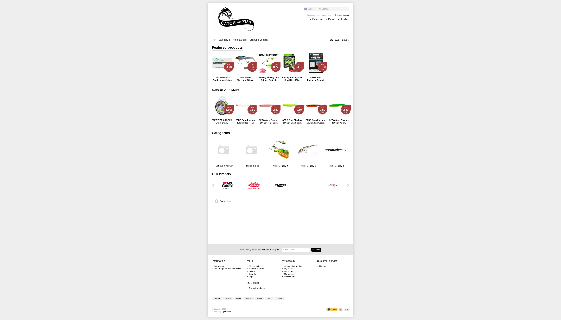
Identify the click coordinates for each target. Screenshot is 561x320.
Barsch (217, 298)
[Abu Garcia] (228, 190)
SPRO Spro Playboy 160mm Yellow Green (339, 121)
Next (347, 185)
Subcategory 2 (336, 166)
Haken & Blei (240, 40)
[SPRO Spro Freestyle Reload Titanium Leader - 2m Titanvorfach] (315, 73)
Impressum (219, 266)
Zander (279, 298)
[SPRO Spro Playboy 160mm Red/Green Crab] (315, 116)
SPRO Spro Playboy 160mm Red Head (245, 121)
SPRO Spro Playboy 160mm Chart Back (292, 121)
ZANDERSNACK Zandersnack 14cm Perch (222, 78)
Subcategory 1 (308, 166)
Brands (252, 274)
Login (330, 15)
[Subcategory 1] (307, 161)
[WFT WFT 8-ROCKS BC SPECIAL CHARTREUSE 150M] (222, 116)
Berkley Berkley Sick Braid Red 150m (292, 78)
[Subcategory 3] (279, 161)
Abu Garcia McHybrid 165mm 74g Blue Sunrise (245, 78)
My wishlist (289, 274)
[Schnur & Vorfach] (223, 161)
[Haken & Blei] (251, 161)
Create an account (342, 15)
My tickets (288, 271)
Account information (293, 266)
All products (254, 266)
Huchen (249, 298)
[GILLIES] (280, 190)
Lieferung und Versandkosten (227, 269)
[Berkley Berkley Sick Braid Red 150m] (292, 73)
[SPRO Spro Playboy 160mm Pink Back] (269, 116)
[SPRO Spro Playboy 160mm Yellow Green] (339, 116)
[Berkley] (254, 190)
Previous (214, 185)
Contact (322, 266)
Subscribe (316, 250)
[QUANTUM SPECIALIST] (333, 190)
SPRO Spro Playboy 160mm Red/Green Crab (315, 121)
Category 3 (224, 40)
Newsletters (289, 276)
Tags (251, 276)
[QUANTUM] (306, 190)
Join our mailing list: (260, 249)
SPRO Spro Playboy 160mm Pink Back (269, 121)
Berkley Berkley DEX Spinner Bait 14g (269, 78)
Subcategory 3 (280, 166)
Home (214, 40)
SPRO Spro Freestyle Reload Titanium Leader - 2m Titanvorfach (315, 78)
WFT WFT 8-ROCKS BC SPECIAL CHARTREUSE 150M (222, 121)
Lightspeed (226, 312)
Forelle (228, 298)
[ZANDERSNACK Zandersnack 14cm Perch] (222, 73)
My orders (289, 269)
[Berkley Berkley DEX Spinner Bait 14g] (269, 73)
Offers (252, 271)
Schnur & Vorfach (259, 40)
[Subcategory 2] (335, 161)
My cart (331, 19)
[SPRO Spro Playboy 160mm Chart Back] (292, 116)
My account (317, 19)
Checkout (344, 19)
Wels (269, 298)
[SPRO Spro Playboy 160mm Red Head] (245, 116)
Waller (259, 298)
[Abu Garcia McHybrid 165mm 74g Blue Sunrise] (245, 73)
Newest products (257, 269)
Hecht (238, 298)
